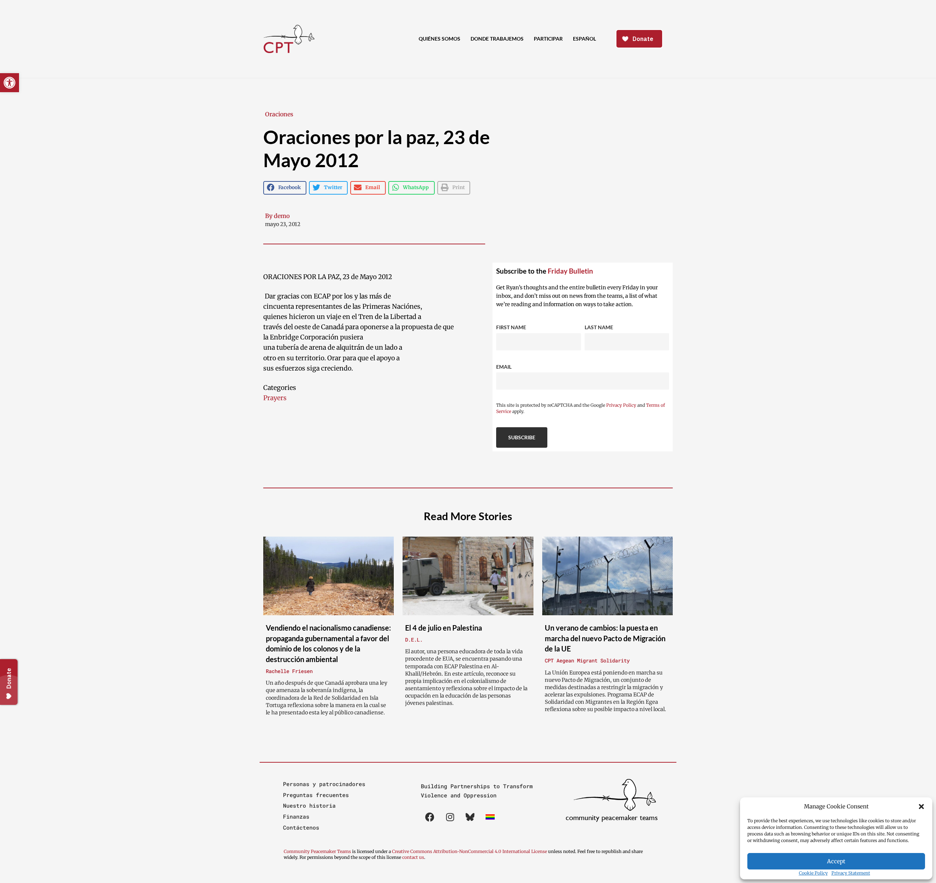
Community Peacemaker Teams (318, 851)
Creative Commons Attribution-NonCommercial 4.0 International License (469, 851)
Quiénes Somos (439, 38)
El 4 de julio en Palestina (443, 627)
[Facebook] (430, 817)
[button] (921, 806)
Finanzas (296, 816)
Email (504, 367)
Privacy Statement (850, 873)
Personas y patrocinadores (324, 784)
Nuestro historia (309, 805)
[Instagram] (450, 817)
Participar (548, 38)
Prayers (275, 398)
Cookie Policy (813, 873)
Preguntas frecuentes (316, 795)
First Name (511, 327)
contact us (413, 857)
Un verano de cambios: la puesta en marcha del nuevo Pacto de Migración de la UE (605, 638)
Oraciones (279, 114)
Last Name (599, 327)
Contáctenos (301, 827)
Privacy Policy (621, 405)
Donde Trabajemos (497, 38)
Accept (836, 861)
